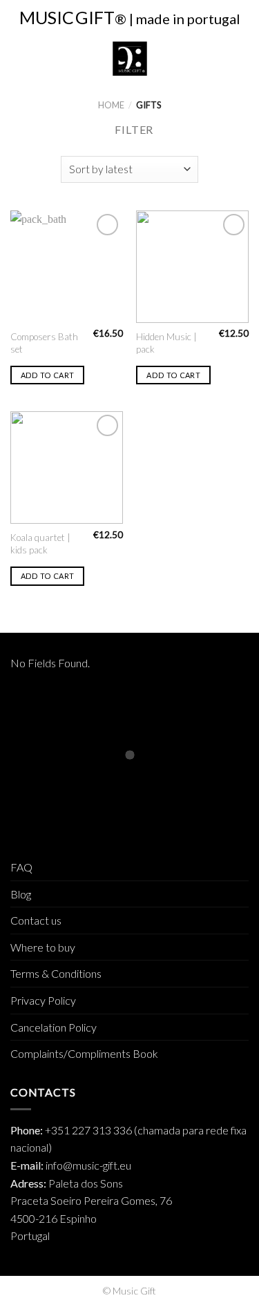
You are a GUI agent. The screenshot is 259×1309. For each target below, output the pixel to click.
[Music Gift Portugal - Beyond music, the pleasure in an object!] (129, 59)
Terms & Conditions (56, 973)
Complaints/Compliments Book (84, 1053)
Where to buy (42, 947)
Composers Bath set (44, 343)
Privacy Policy (43, 1000)
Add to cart (48, 375)
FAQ (21, 867)
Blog (20, 893)
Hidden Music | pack (166, 343)
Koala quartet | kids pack (40, 543)
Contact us (35, 920)
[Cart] (242, 58)
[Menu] (18, 58)
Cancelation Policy (53, 1027)
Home (111, 104)
